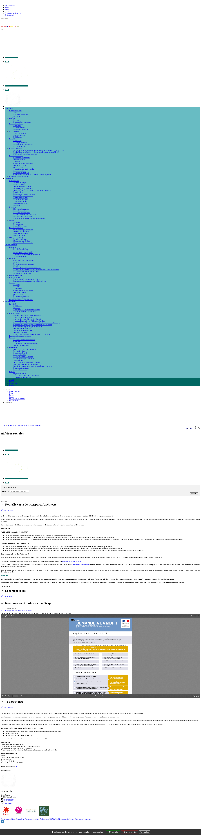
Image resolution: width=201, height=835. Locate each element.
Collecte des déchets (16, 237)
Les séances (17, 126)
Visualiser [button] (17, 611)
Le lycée (16, 286)
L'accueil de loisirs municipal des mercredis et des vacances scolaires (36, 270)
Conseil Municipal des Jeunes (23, 290)
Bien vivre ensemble (16, 228)
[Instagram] (7, 90)
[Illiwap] (16, 85)
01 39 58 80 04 (9, 800)
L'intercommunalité (15, 148)
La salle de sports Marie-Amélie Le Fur (26, 271)
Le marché (16, 116)
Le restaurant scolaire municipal (23, 264)
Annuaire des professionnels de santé (25, 343)
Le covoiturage (18, 224)
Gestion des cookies (7, 819)
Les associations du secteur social (20, 336)
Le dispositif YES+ (19, 355)
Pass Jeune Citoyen (19, 165)
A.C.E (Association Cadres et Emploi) (26, 375)
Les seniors (13, 347)
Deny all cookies (130, 832)
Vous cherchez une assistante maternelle (26, 255)
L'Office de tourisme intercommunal (25, 154)
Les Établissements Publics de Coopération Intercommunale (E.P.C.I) (36, 152)
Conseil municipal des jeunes (23, 163)
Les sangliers (17, 205)
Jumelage (16, 161)
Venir (15, 112)
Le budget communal (20, 143)
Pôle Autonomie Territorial (22, 328)
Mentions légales (38, 819)
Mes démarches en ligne (21, 209)
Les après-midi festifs (20, 353)
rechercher (194, 493)
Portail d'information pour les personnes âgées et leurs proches (33, 366)
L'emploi (12, 372)
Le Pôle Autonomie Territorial (23, 357)
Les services (17, 141)
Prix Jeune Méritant (19, 171)
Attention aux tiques (20, 201)
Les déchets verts (19, 235)
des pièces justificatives (81, 564)
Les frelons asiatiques (20, 198)
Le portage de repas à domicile (23, 358)
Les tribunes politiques (20, 129)
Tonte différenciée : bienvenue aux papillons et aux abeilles (32, 190)
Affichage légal (14, 131)
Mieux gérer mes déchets (21, 241)
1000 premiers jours (19, 256)
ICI (17, 766)
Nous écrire (8, 803)
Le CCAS (12, 304)
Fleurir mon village (19, 183)
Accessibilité (48, 819)
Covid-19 (16, 342)
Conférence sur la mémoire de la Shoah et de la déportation (32, 175)
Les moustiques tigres (20, 199)
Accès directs (12, 425)
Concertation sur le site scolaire (23, 169)
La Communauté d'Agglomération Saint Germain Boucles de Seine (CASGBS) (39, 150)
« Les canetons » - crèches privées (24, 251)
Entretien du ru (18, 192)
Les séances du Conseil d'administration (26, 310)
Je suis (4, 2)
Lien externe (7, 596)
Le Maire (16, 120)
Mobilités (12, 220)
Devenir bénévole (19, 159)
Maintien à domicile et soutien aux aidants (27, 315)
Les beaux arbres (19, 184)
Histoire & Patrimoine (20, 114)
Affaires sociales (35, 425)
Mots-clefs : (6, 491)
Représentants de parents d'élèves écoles (26, 279)
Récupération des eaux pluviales (24, 194)
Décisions (16, 308)
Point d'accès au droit (20, 332)
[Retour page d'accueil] (37, 423)
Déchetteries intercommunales (23, 243)
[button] (195, 427)
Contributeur (79, 819)
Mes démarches (23, 425)
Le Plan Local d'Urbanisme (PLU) (24, 215)
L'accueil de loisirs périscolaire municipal (27, 268)
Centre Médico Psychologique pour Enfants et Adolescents (32, 325)
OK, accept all (113, 832)
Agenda (11, 380)
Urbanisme (12, 207)
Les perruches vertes (20, 203)
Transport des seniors (20, 370)
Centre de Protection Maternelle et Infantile (27, 319)
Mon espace (87, 819)
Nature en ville (14, 181)
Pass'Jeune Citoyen (19, 292)
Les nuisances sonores (20, 233)
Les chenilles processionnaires (23, 196)
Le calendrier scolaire (16, 275)
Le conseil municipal (16, 124)
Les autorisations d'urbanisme (23, 216)
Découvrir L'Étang (15, 111)
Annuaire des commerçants (22, 377)
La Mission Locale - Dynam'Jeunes (21, 300)
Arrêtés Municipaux (20, 133)
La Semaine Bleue (19, 351)
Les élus (12, 118)
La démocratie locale (16, 156)
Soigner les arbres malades (22, 186)
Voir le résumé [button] (8, 510)
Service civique (18, 167)
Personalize (144, 832)
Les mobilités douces (20, 226)
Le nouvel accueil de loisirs (22, 273)
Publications (13, 383)
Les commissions (19, 127)
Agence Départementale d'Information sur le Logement (31, 334)
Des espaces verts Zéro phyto (23, 188)
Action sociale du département (23, 317)
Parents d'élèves (14, 277)
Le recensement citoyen (21, 173)
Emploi (72, 819)
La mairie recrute (19, 146)
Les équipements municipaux (23, 144)
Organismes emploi (19, 374)
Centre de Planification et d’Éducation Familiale (29, 321)
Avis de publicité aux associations (24, 311)
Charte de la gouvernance (21, 158)
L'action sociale (14, 313)
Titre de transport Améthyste (22, 330)
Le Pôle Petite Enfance (20, 249)
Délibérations (17, 137)
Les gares (16, 222)
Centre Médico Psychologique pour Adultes (27, 327)
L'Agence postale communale (19, 176)
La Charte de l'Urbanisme (21, 213)
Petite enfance (13, 247)
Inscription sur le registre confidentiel (25, 364)
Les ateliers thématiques (21, 368)
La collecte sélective (20, 239)
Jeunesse (12, 283)
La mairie (12, 139)
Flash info (12, 385)
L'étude (15, 266)
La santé (12, 338)
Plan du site (29, 819)
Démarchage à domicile (21, 231)
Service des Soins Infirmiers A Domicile (26, 362)
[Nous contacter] (11, 57)
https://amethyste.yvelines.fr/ (71, 561)
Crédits (55, 819)
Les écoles (16, 262)
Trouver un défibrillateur (21, 345)
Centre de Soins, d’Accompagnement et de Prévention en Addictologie (36, 323)
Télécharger (7, 611)
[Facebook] (7, 61)
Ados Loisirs (17, 288)
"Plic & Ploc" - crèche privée (23, 253)
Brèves (11, 382)
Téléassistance (18, 360)
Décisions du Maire (19, 135)
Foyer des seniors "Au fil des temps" (25, 349)
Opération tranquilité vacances (23, 230)
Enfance (12, 258)
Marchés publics (63, 819)
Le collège (16, 285)
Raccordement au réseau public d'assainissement (29, 218)
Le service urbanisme (20, 211)
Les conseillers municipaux (22, 122)
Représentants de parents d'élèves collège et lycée (29, 281)
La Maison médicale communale (24, 340)
